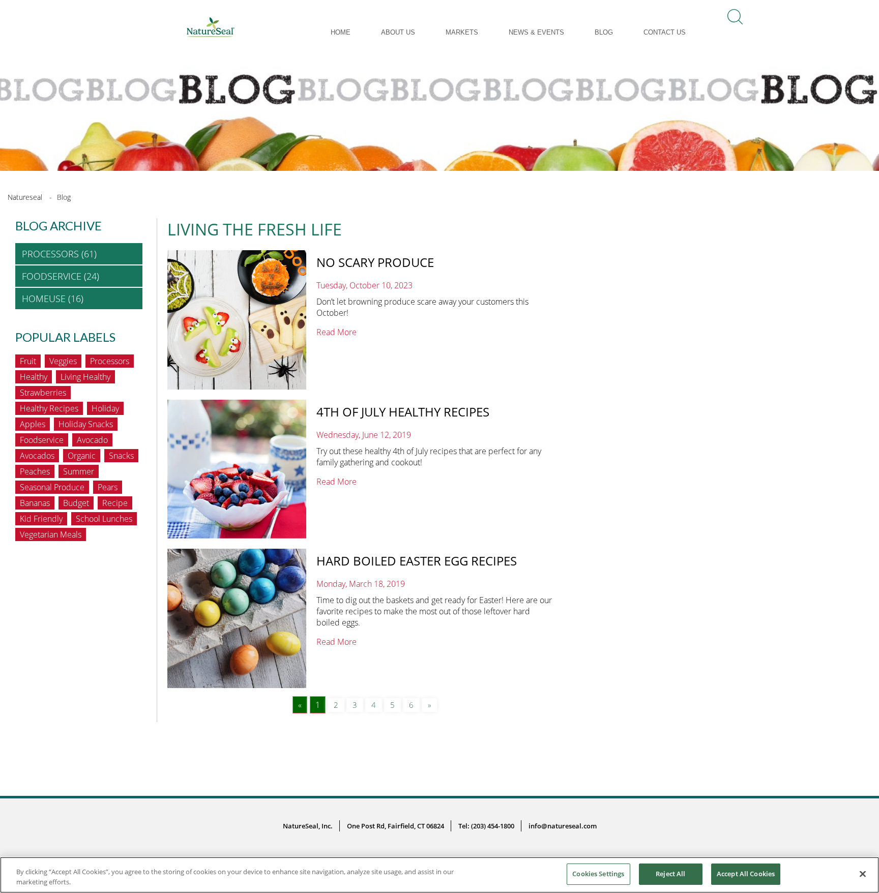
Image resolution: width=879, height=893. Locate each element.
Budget (76, 503)
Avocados (37, 455)
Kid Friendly (41, 518)
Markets (462, 32)
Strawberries (43, 392)
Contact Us (664, 32)
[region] (439, 875)
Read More (336, 332)
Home (340, 32)
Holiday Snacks (85, 424)
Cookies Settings (598, 873)
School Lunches (104, 518)
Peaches (35, 471)
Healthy (33, 376)
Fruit (28, 361)
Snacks (121, 455)
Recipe (115, 503)
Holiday (105, 408)
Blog (604, 32)
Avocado (92, 439)
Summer (78, 471)
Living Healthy (85, 376)
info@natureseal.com (563, 825)
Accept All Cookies (746, 873)
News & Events (536, 32)
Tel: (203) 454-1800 (486, 825)
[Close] (863, 873)
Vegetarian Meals (50, 534)
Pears (108, 487)
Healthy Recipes (49, 408)
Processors (109, 361)
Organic (82, 455)
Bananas (35, 503)
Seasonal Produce (52, 487)
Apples (32, 424)
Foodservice (42, 439)
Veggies (63, 361)
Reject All (670, 873)
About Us (398, 32)
